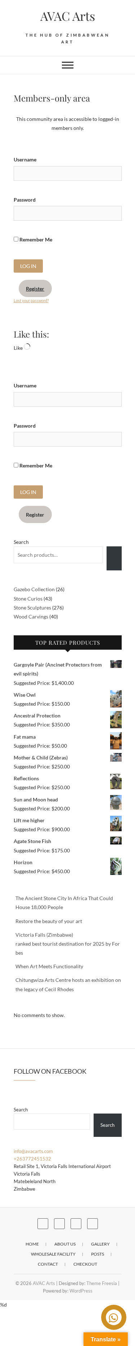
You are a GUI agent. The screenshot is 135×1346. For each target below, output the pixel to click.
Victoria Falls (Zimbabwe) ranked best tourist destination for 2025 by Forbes (67, 944)
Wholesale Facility (53, 1254)
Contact (48, 1264)
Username (25, 159)
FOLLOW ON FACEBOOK (50, 1071)
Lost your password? (31, 300)
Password (25, 200)
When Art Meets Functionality (49, 966)
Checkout (85, 1264)
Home (32, 1244)
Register (35, 289)
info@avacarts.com (33, 1151)
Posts (97, 1254)
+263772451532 (32, 1159)
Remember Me (35, 239)
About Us (65, 1244)
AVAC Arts (67, 16)
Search (21, 542)
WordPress (81, 1291)
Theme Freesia (101, 1283)
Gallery (100, 1244)
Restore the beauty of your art (48, 921)
